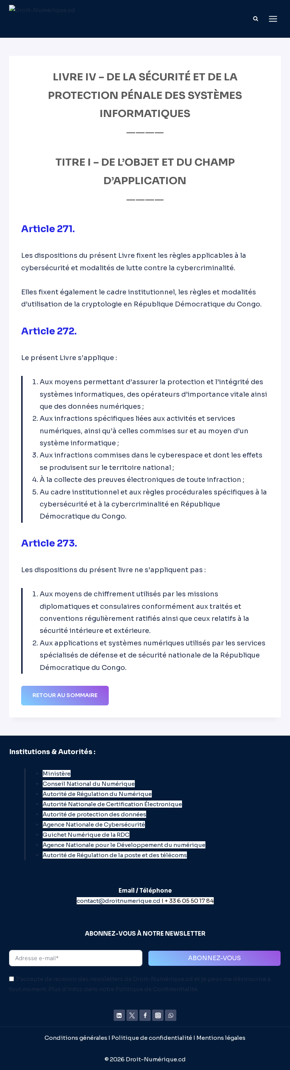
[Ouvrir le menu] (273, 19)
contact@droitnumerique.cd (118, 900)
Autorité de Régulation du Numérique (97, 793)
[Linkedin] (119, 1015)
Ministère (57, 773)
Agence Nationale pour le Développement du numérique (124, 844)
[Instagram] (158, 1015)
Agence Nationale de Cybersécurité (94, 824)
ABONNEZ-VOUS (214, 958)
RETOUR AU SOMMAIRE (64, 695)
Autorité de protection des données (94, 814)
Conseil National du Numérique (89, 783)
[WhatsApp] (170, 1015)
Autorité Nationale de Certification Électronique (112, 804)
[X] (132, 1015)
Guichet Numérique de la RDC (86, 834)
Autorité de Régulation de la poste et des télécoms (115, 855)
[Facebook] (145, 1015)
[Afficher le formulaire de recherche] (255, 19)
